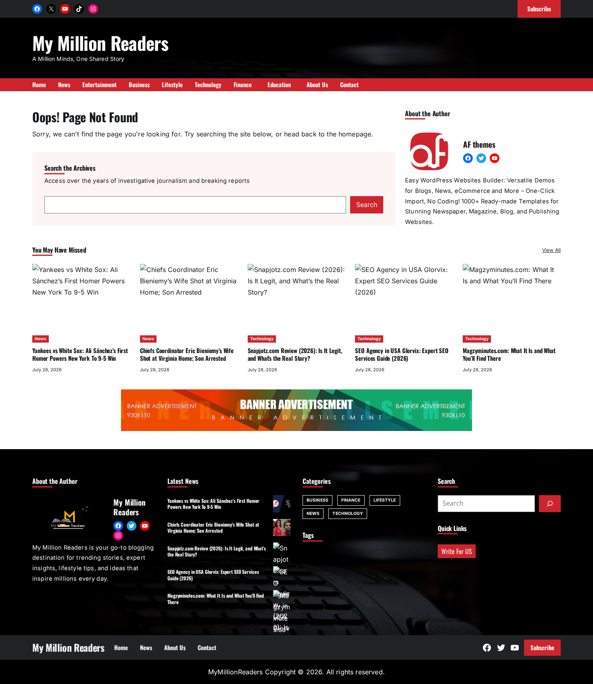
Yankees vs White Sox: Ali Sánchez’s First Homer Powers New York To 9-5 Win (80, 354)
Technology (262, 338)
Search (366, 205)
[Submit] (550, 503)
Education (279, 84)
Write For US (456, 551)
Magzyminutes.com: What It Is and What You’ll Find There (509, 354)
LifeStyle (385, 500)
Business (317, 500)
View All (551, 250)
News (40, 338)
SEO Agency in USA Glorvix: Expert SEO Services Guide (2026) (402, 354)
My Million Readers (100, 42)
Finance (351, 500)
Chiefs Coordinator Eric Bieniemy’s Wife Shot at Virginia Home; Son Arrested (187, 354)
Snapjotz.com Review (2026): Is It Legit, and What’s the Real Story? (295, 354)
